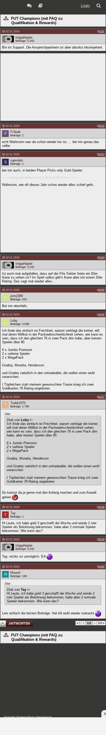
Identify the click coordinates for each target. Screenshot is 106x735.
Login (85, 5)
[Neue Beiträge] (30, 6)
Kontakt (9, 717)
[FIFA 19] (40, 6)
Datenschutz (25, 717)
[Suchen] (99, 6)
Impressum (44, 717)
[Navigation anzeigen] (6, 18)
